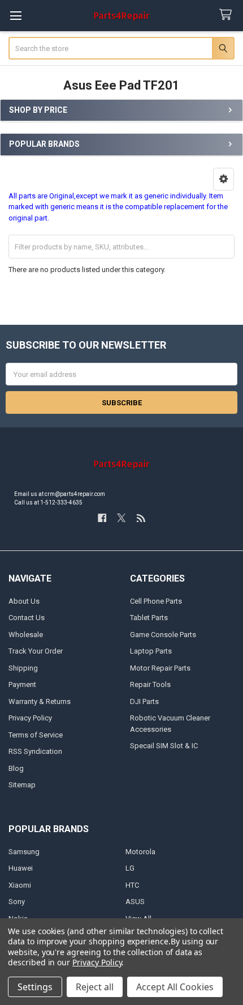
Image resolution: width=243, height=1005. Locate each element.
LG (129, 868)
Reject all (95, 987)
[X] (121, 518)
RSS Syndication (35, 751)
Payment (22, 684)
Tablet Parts (149, 617)
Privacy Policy (30, 718)
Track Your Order (35, 651)
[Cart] (227, 15)
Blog (16, 768)
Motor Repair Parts (160, 668)
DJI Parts (144, 701)
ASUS (135, 901)
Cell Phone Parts (156, 601)
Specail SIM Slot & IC (164, 745)
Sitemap (22, 785)
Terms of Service (35, 735)
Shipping (23, 668)
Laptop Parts (151, 651)
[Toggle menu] (15, 15)
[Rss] (141, 518)
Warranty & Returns (39, 701)
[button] (223, 179)
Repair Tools (150, 684)
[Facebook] (102, 518)
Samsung (24, 851)
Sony (16, 901)
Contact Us (26, 617)
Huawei (20, 868)
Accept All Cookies (175, 987)
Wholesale (25, 634)
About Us (24, 601)
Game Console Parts (163, 634)
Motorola (140, 851)
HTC (132, 885)
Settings (35, 987)
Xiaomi (19, 885)
